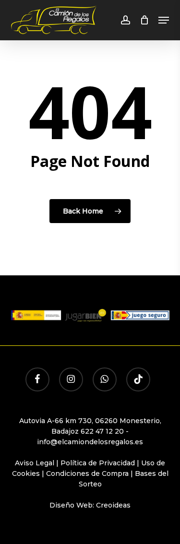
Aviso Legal (34, 463)
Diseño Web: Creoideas (90, 505)
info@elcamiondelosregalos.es (90, 442)
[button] (163, 20)
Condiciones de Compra (87, 473)
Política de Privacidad (97, 463)
